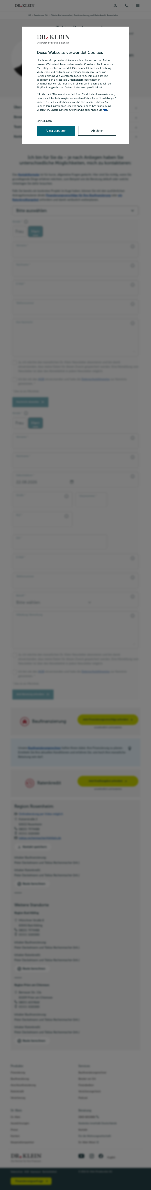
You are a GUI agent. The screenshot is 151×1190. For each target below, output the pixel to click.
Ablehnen (97, 130)
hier (105, 110)
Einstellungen (44, 121)
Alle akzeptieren (56, 130)
